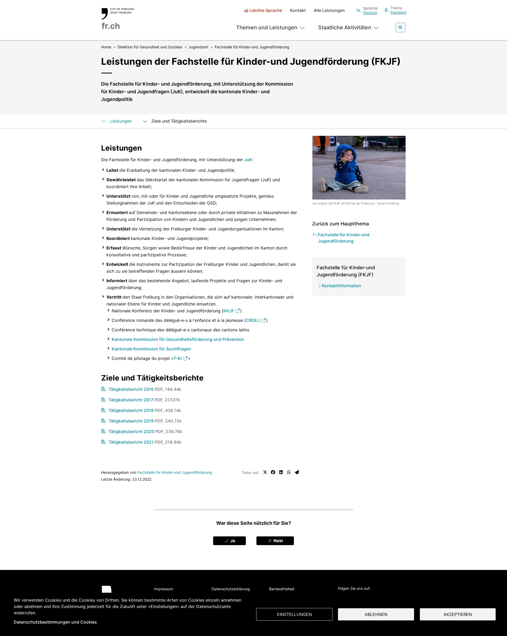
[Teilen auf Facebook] (273, 472)
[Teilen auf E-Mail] (297, 472)
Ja (232, 540)
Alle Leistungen (329, 10)
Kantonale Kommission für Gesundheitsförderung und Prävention (178, 339)
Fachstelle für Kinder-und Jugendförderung (174, 472)
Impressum (163, 589)
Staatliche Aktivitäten (344, 27)
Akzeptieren (458, 614)
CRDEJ (253, 320)
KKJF (229, 310)
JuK (248, 159)
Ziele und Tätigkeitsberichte (179, 121)
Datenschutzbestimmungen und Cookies (55, 622)
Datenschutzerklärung (231, 589)
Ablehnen (376, 614)
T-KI (178, 358)
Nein (278, 540)
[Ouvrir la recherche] (400, 27)
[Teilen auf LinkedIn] (281, 472)
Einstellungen (294, 614)
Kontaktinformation (341, 285)
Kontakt (298, 10)
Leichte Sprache (266, 10)
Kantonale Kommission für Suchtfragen (151, 348)
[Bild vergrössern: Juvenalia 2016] (359, 168)
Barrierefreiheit (281, 589)
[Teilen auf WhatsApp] (289, 472)
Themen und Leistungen (266, 27)
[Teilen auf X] (265, 472)
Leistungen (121, 121)
